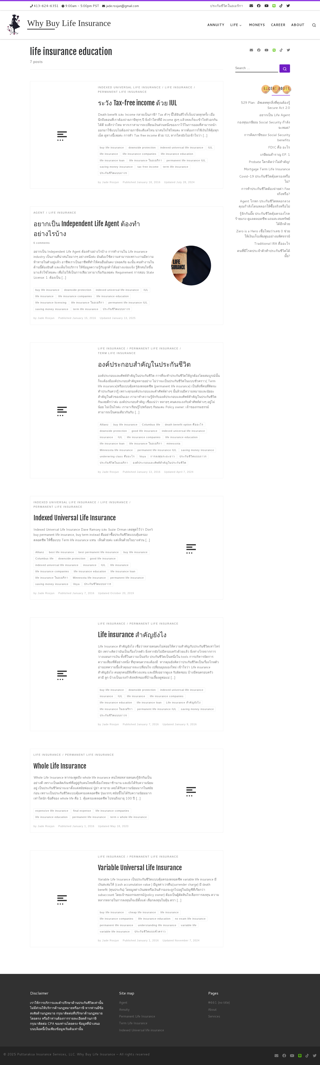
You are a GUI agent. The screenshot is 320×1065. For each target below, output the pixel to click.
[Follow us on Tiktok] (281, 5)
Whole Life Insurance (59, 766)
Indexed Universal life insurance (141, 1030)
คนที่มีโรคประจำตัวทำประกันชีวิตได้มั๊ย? (263, 253)
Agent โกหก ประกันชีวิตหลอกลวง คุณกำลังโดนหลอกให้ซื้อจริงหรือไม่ (264, 204)
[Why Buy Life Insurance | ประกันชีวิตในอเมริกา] (15, 24)
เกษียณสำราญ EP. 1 (275, 154)
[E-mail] (251, 5)
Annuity (124, 1009)
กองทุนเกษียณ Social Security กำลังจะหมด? (263, 125)
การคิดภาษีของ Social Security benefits (267, 137)
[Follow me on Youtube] (266, 5)
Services (214, 1016)
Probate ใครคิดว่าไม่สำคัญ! (269, 161)
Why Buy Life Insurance (96, 1054)
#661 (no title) (219, 1002)
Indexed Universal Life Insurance (74, 518)
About (212, 1009)
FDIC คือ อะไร (279, 147)
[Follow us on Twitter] (288, 5)
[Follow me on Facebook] (258, 5)
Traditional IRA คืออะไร (272, 243)
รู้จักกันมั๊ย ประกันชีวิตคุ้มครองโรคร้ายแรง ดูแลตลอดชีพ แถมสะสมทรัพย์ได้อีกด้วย (262, 218)
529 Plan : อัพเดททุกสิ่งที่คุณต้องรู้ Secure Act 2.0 (265, 105)
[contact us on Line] (273, 5)
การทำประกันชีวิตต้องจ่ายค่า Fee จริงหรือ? (265, 191)
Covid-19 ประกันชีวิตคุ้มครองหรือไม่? (264, 179)
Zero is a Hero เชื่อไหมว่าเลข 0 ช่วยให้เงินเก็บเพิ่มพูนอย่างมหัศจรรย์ (263, 234)
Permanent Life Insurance (137, 1016)
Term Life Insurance (133, 1023)
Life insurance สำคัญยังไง (132, 635)
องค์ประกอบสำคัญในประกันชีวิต (144, 364)
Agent (123, 1002)
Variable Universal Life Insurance (140, 868)
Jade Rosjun (110, 182)
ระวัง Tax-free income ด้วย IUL (137, 103)
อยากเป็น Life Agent (274, 114)
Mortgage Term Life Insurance (267, 168)
